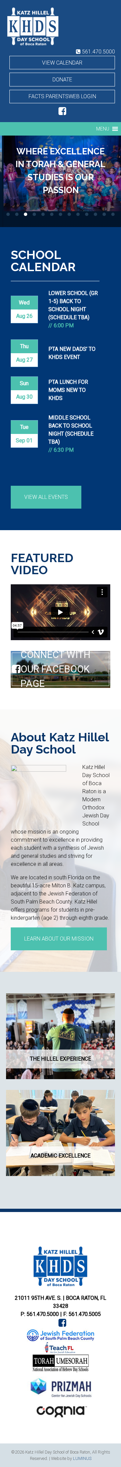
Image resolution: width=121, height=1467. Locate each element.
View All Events (46, 497)
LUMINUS (82, 1458)
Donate (62, 79)
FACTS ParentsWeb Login (62, 96)
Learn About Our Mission (58, 939)
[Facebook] (60, 112)
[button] (102, 129)
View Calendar (62, 63)
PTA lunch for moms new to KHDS (68, 390)
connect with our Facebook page (55, 669)
